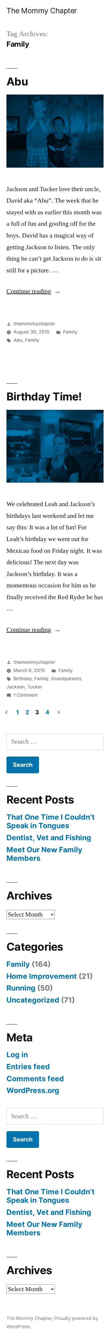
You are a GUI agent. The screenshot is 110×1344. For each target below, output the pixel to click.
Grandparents (66, 678)
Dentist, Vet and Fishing (48, 837)
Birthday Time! (44, 396)
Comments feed (35, 1078)
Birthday (22, 678)
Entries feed (28, 1066)
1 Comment (25, 695)
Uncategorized (32, 1000)
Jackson (15, 687)
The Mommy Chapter (41, 10)
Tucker (34, 687)
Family (70, 332)
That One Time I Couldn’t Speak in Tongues (50, 821)
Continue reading (33, 291)
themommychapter (34, 323)
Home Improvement (41, 976)
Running (20, 987)
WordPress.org (32, 1090)
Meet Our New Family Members (44, 854)
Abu (17, 81)
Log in (17, 1054)
